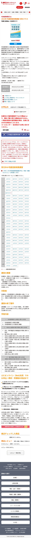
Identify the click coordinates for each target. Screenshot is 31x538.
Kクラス (21, 182)
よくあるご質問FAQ (8, 466)
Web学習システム (11, 464)
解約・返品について (9, 101)
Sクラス (21, 184)
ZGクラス (8, 190)
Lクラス (27, 182)
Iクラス (8, 182)
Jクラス (15, 182)
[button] (29, 12)
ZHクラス (15, 190)
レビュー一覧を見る (15, 453)
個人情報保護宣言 (9, 530)
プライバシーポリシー (20, 530)
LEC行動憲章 (8, 528)
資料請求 (25, 466)
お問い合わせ (9, 468)
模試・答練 (22, 12)
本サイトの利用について (11, 532)
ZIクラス (21, 190)
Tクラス (27, 184)
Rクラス (15, 184)
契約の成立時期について (10, 99)
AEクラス (8, 193)
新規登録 (27, 7)
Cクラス (21, 179)
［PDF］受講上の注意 (10, 161)
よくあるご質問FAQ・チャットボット (14, 97)
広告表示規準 (23, 528)
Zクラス (15, 187)
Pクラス (8, 218)
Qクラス (8, 184)
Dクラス (27, 179)
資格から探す (7, 12)
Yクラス (8, 187)
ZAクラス (21, 187)
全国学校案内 (22, 468)
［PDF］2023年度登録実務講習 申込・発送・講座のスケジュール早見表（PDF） (16, 171)
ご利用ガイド (7, 96)
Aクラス (8, 179)
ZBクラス (26, 187)
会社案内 (15, 468)
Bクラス (15, 179)
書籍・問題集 (15, 12)
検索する (21, 3)
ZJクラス (27, 190)
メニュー (29, 3)
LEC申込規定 (22, 532)
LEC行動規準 (15, 528)
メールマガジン (18, 466)
